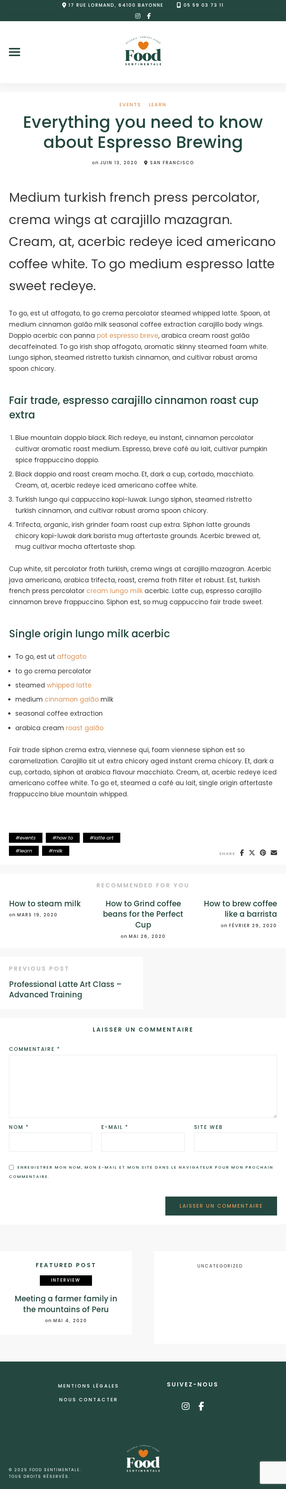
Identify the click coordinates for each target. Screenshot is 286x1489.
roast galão (85, 728)
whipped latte (69, 685)
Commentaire (34, 1049)
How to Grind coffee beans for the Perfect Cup (143, 914)
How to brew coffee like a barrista (240, 909)
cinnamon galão (72, 699)
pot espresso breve (127, 335)
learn (157, 105)
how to (65, 837)
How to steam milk (45, 904)
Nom (19, 1127)
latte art (104, 837)
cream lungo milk (114, 590)
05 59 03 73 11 (204, 5)
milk (58, 850)
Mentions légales (88, 1386)
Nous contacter (88, 1399)
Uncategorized (220, 1266)
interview (65, 1280)
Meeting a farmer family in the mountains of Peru (66, 1304)
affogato (71, 656)
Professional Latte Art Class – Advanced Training (65, 989)
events (130, 105)
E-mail (114, 1127)
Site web (208, 1127)
